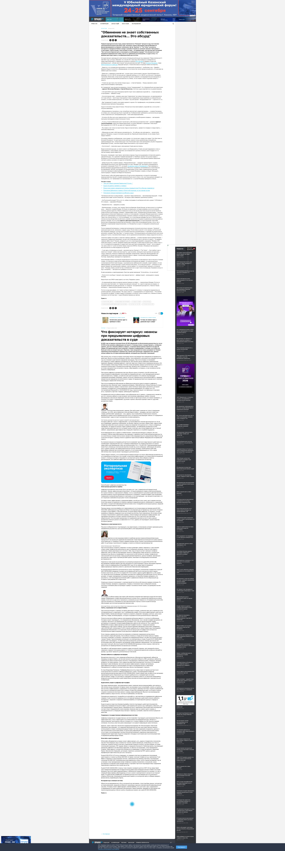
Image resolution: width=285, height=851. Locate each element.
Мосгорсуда (139, 61)
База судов (125, 23)
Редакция (106, 842)
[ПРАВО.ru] (97, 19)
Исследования (136, 23)
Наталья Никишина (151, 63)
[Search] (173, 24)
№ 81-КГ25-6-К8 (151, 562)
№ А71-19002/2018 (156, 639)
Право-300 (94, 23)
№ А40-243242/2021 (111, 768)
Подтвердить (181, 847)
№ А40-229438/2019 (130, 644)
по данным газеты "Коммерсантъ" (138, 166)
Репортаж (104, 28)
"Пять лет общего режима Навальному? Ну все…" (118, 183)
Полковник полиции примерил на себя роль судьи (118, 193)
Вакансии (131, 842)
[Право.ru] (97, 842)
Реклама (123, 842)
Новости (180, 249)
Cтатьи (103, 328)
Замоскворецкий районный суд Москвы (115, 304)
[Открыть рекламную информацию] (193, 324)
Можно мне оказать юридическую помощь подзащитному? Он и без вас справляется (128, 188)
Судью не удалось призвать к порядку (114, 185)
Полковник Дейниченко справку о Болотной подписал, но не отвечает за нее (126, 190)
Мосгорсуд (147, 301)
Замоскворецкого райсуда (109, 64)
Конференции (104, 23)
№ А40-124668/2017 (117, 774)
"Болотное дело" (108, 301)
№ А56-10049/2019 (150, 790)
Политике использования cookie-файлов (108, 849)
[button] (110, 40)
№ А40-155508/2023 (128, 673)
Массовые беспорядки (123, 301)
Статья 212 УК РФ (135, 304)
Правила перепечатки (142, 842)
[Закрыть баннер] (30, 837)
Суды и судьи (137, 301)
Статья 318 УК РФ (148, 304)
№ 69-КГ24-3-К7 (110, 755)
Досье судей (115, 23)
